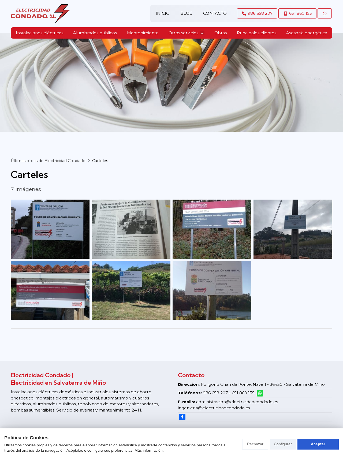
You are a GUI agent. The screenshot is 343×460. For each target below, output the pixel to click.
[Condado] (40, 13)
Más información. (149, 450)
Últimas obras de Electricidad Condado (48, 160)
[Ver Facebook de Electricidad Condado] (182, 417)
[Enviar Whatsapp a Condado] (324, 13)
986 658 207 (215, 392)
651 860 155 (243, 392)
